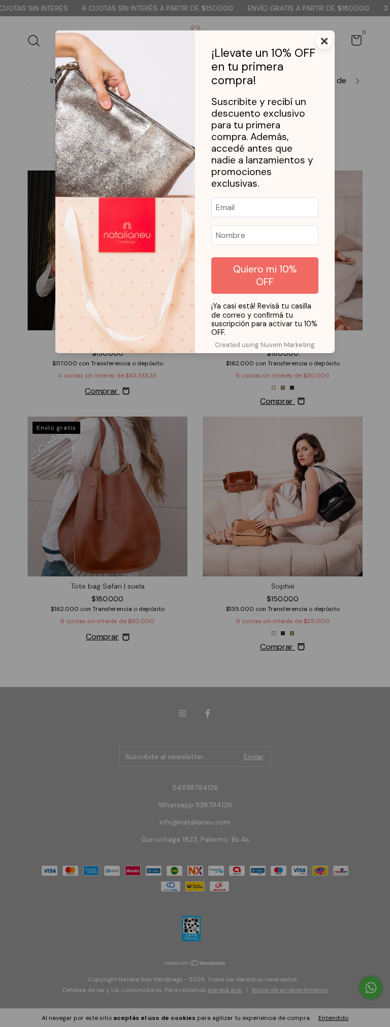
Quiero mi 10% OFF (265, 275)
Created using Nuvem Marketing (265, 344)
